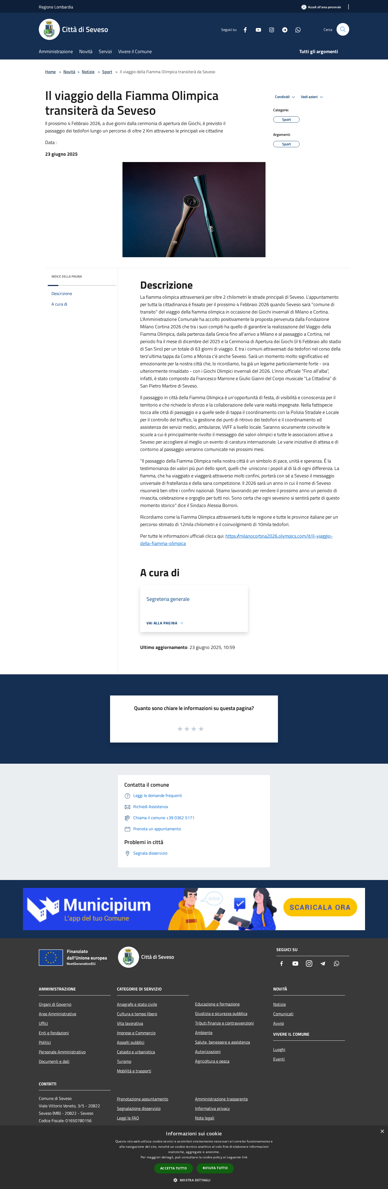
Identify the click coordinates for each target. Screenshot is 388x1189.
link (244, 1157)
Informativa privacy (212, 1108)
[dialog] (194, 1157)
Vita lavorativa (130, 1023)
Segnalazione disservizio (138, 1108)
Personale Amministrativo (62, 1052)
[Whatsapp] (296, 29)
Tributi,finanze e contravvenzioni (224, 1023)
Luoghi (279, 1049)
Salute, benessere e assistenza (222, 1042)
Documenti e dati (54, 1061)
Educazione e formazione (217, 1004)
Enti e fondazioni (54, 1033)
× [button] (382, 1131)
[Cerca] (343, 29)
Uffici (43, 1023)
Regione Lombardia (56, 7)
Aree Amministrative (57, 1014)
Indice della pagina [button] (66, 276)
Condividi (282, 97)
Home (50, 71)
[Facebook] (243, 29)
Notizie (88, 71)
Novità (69, 71)
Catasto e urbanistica (136, 1052)
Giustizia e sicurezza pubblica (221, 1013)
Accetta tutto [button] (173, 1168)
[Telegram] (282, 29)
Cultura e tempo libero (137, 1014)
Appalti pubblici (130, 1042)
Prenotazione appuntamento (142, 1099)
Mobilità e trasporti (134, 1071)
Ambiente (203, 1032)
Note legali (204, 1118)
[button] (193, 1180)
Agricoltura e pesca (212, 1061)
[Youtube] (256, 29)
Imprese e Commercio (136, 1033)
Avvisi (278, 1023)
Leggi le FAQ (128, 1118)
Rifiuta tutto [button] (215, 1168)
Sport (107, 71)
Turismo (124, 1061)
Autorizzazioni (208, 1051)
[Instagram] (269, 29)
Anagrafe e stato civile (137, 1004)
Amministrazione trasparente (221, 1099)
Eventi (279, 1059)
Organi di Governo (55, 1004)
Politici (45, 1042)
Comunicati (283, 1014)
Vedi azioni (309, 97)
